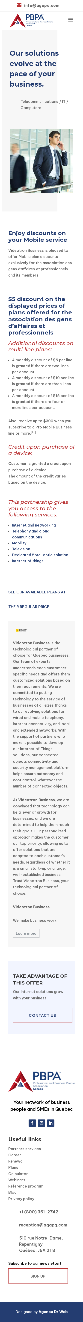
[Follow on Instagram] (41, 1123)
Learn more (26, 933)
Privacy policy (21, 1198)
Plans (13, 1167)
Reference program (25, 1186)
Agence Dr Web (53, 1311)
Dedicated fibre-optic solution (40, 555)
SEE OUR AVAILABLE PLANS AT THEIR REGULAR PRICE (37, 599)
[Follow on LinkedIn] (50, 1123)
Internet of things (28, 561)
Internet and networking (34, 525)
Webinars (16, 1180)
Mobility (19, 543)
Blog (12, 1192)
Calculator (18, 1173)
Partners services (24, 1148)
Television (21, 549)
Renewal (16, 1161)
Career (14, 1155)
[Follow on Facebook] (32, 1123)
